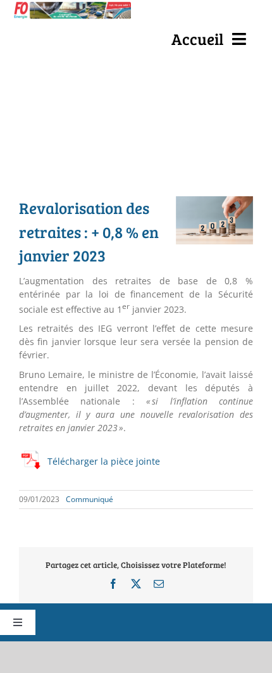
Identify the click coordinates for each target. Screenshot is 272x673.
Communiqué (89, 499)
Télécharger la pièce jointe (103, 461)
